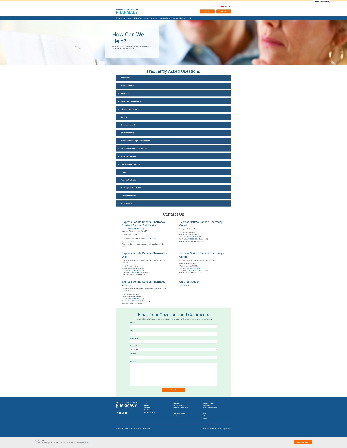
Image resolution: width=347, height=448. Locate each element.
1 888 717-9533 (193, 270)
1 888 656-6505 (193, 239)
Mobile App (138, 18)
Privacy (138, 428)
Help (190, 18)
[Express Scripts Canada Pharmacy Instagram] (123, 413)
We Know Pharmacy (179, 18)
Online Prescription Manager (131, 101)
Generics (124, 117)
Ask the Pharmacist (150, 18)
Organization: (134, 338)
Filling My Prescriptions (129, 109)
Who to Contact (126, 203)
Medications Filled (127, 86)
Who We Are (125, 78)
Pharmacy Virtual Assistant (131, 188)
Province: (133, 346)
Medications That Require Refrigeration (135, 141)
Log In (207, 11)
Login (145, 403)
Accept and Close (303, 442)
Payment (124, 172)
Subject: (132, 354)
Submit (173, 390)
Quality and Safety (127, 133)
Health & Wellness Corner (210, 407)
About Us (176, 403)
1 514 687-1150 (151, 238)
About (129, 18)
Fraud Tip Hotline (130, 428)
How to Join (125, 93)
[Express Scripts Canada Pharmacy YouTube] (120, 413)
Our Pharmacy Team (179, 405)
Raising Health (207, 405)
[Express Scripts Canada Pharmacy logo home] (127, 11)
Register (223, 11)
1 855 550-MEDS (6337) (136, 229)
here (87, 442)
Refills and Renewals (128, 125)
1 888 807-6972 (136, 272)
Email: (131, 330)
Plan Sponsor (148, 410)
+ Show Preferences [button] (321, 1)
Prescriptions (120, 18)
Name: (132, 323)
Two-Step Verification (129, 180)
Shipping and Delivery (128, 156)
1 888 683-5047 (136, 301)
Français (227, 6)
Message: (133, 361)
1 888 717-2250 (184, 285)
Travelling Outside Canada (130, 164)
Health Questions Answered (181, 416)
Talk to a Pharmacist (128, 196)
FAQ (204, 416)
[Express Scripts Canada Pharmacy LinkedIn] (125, 413)
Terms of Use (146, 428)
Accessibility (119, 428)
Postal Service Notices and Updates (134, 148)
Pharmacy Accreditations (181, 407)
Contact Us (206, 418)
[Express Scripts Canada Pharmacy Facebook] (117, 413)
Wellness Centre (165, 18)
